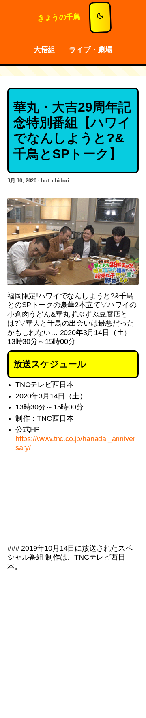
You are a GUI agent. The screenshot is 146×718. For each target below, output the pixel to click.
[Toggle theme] (100, 17)
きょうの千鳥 (59, 17)
